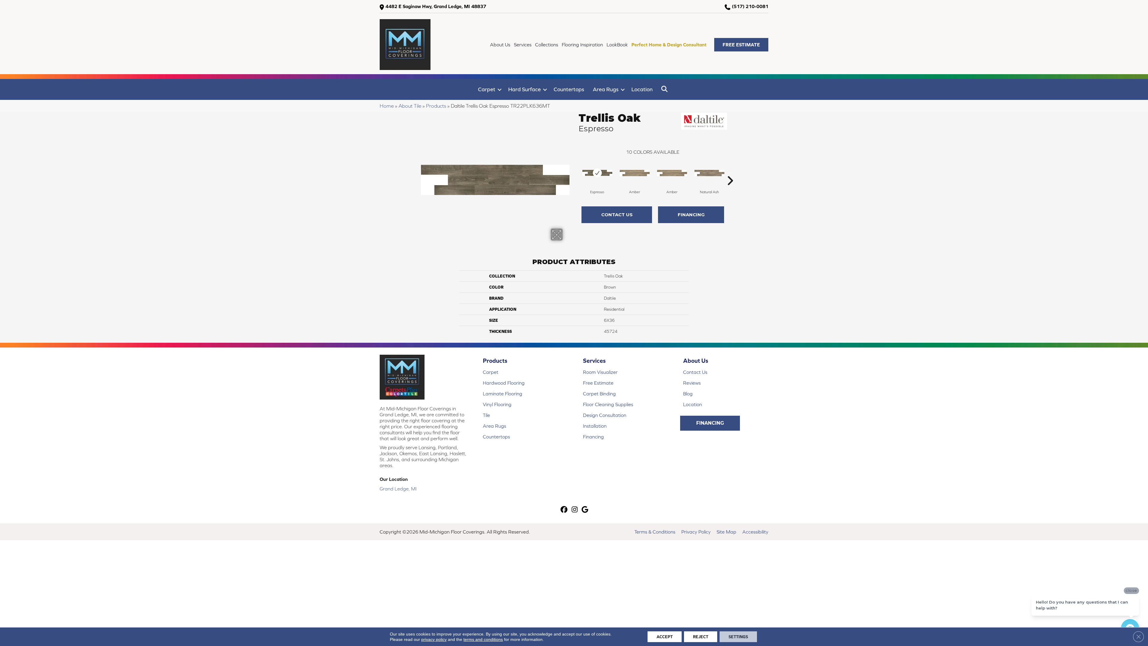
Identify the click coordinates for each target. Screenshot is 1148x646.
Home (387, 106)
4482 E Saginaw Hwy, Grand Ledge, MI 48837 (435, 6)
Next (730, 172)
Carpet (486, 89)
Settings (738, 636)
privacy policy (434, 639)
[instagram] (574, 510)
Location (642, 89)
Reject (700, 636)
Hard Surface (524, 89)
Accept (665, 636)
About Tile (410, 106)
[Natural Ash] (709, 173)
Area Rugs (606, 89)
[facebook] (564, 510)
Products (436, 106)
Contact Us (617, 214)
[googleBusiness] (585, 510)
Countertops (569, 89)
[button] (741, 44)
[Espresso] (597, 172)
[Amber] (634, 173)
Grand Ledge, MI (398, 488)
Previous (575, 172)
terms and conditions (483, 639)
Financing (691, 214)
